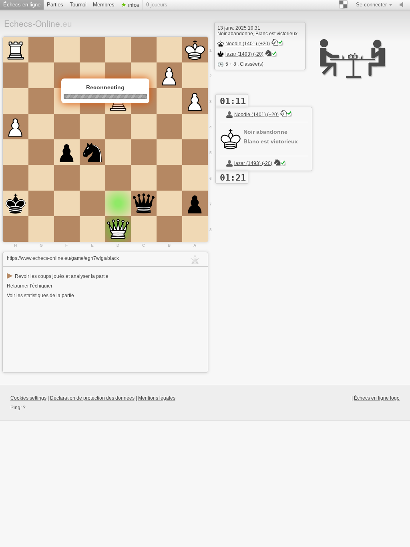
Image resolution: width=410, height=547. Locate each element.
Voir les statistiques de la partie (40, 295)
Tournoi (78, 5)
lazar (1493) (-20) (244, 54)
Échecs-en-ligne (21, 5)
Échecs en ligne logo (377, 398)
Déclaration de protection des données (92, 398)
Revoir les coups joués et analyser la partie (58, 276)
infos (133, 5)
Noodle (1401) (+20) (247, 43)
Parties (55, 5)
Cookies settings (28, 398)
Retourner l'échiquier (29, 286)
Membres (104, 5)
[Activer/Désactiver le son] (403, 5)
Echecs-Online (38, 23)
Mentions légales (156, 398)
